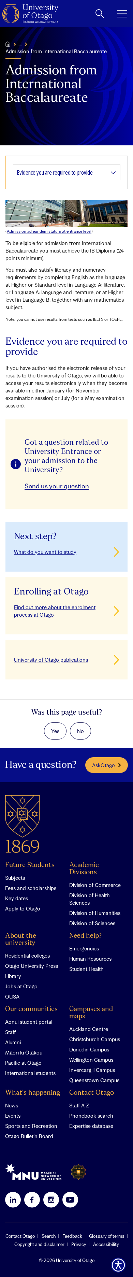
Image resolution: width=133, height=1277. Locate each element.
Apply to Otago (22, 908)
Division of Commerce (95, 885)
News (11, 1105)
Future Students (30, 865)
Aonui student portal (28, 1021)
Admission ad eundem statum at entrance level (49, 231)
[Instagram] (51, 1199)
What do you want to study (45, 552)
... (19, 44)
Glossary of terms (106, 1236)
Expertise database (91, 1126)
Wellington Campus (91, 1059)
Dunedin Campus (89, 1049)
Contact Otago (91, 1092)
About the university (20, 939)
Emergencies (84, 948)
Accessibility (106, 1244)
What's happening (32, 1092)
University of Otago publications (51, 659)
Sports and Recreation (31, 1126)
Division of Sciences (92, 923)
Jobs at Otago (21, 986)
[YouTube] (70, 1199)
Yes (55, 731)
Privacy (78, 1244)
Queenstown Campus (94, 1080)
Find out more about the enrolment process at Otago (54, 610)
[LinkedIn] (13, 1199)
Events (12, 1115)
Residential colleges (27, 955)
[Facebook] (32, 1199)
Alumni (13, 1042)
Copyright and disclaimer (39, 1244)
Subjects (15, 877)
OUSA (12, 996)
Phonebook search (91, 1115)
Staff (10, 1032)
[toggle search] (100, 13)
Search (49, 1236)
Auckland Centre (88, 1029)
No (80, 731)
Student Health (86, 969)
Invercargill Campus (92, 1070)
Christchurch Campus (94, 1039)
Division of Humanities (94, 913)
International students (30, 1073)
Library (13, 976)
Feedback (72, 1236)
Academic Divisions (84, 869)
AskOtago (103, 765)
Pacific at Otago (23, 1062)
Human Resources (90, 958)
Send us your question (57, 485)
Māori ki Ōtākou (23, 1052)
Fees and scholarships (30, 888)
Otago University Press (31, 965)
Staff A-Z (79, 1105)
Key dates (16, 898)
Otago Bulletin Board (29, 1136)
